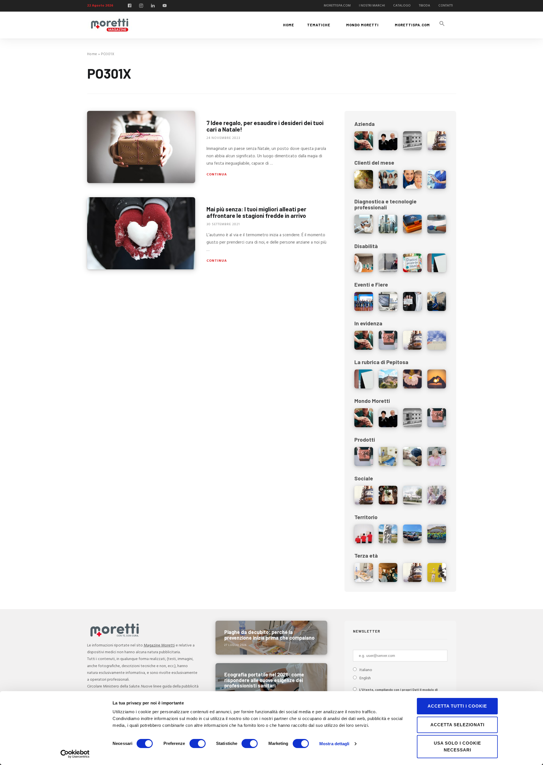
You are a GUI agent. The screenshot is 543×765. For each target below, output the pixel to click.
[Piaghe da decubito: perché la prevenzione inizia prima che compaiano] (271, 638)
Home (92, 54)
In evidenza (368, 323)
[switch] (197, 743)
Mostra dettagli (334, 743)
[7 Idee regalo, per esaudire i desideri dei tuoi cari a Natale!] (141, 147)
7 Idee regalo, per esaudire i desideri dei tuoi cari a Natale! (265, 125)
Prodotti (364, 439)
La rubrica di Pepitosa (381, 362)
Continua (216, 174)
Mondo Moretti (372, 400)
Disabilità (366, 246)
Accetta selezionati (457, 724)
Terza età (366, 555)
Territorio (366, 517)
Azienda (364, 124)
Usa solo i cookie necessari (457, 746)
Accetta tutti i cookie (457, 706)
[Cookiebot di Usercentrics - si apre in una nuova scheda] (75, 754)
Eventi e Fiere (371, 284)
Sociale (363, 478)
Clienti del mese (374, 162)
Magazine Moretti (159, 645)
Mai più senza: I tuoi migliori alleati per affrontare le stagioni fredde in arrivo (256, 212)
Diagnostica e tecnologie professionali (385, 204)
